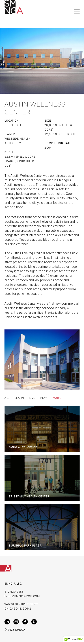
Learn (19, 397)
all (6, 397)
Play (43, 397)
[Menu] (77, 11)
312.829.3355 (14, 591)
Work (56, 397)
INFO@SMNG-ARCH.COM (22, 596)
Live (32, 397)
